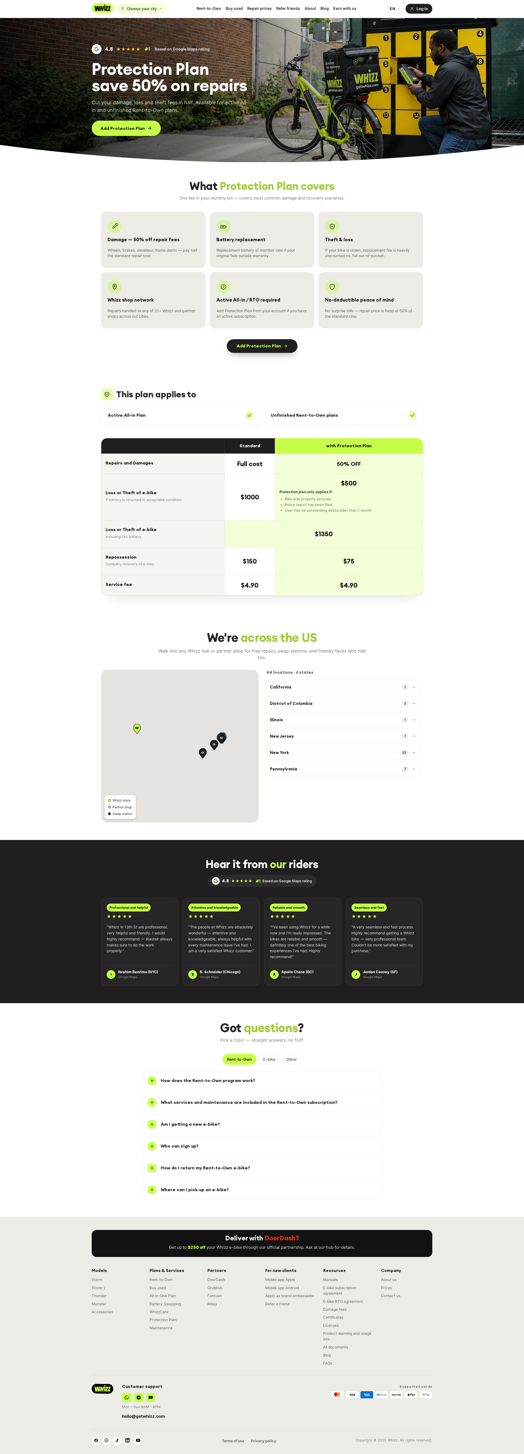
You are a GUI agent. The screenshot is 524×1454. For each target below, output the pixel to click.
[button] (137, 729)
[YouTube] (138, 1441)
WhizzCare (159, 1312)
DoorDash (216, 1279)
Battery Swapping (165, 1304)
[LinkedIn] (127, 1441)
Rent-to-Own (208, 8)
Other (291, 1059)
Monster (99, 1304)
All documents (335, 1347)
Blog (324, 8)
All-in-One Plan (163, 1296)
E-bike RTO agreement (343, 1301)
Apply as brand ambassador (289, 1296)
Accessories (102, 1312)
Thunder (99, 1296)
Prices (386, 1288)
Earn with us (344, 8)
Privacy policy (263, 1441)
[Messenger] (138, 1397)
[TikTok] (117, 1441)
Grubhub (214, 1288)
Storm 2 (99, 1288)
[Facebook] (96, 1441)
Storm (97, 1279)
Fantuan (214, 1296)
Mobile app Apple (280, 1279)
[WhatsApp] (126, 1397)
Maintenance (161, 1328)
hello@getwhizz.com (143, 1416)
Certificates (333, 1317)
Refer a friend (277, 1304)
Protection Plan (163, 1320)
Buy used (234, 8)
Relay (212, 1304)
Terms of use (233, 1441)
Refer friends (288, 8)
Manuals (330, 1279)
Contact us (390, 1296)
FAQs (327, 1363)
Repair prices (259, 8)
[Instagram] (106, 1441)
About (310, 8)
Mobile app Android (282, 1288)
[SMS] (150, 1397)
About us (389, 1279)
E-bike (269, 1059)
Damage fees (335, 1309)
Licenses (331, 1325)
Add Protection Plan (122, 128)
